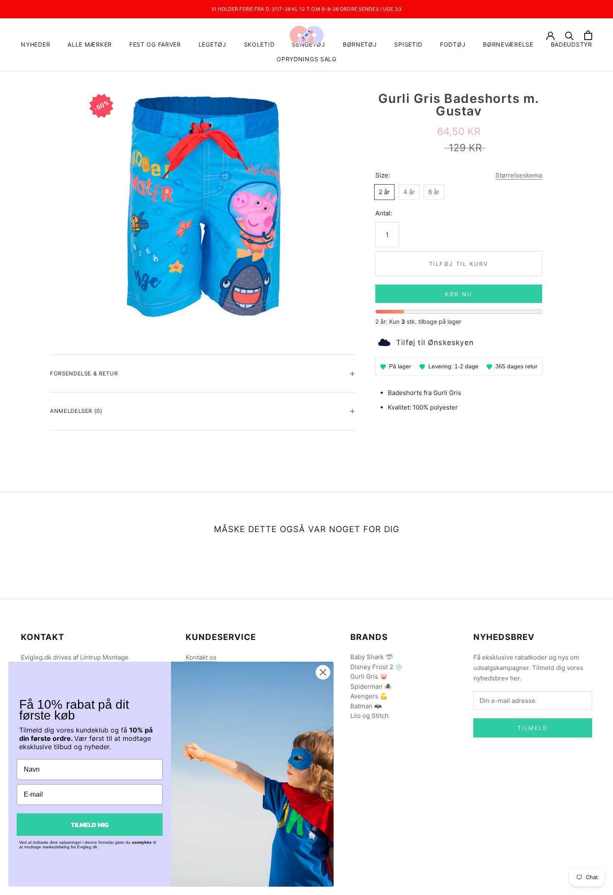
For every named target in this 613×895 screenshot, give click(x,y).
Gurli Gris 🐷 (369, 676)
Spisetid (408, 44)
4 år (409, 192)
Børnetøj (360, 44)
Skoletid (259, 44)
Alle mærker (90, 44)
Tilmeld (533, 728)
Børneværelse (508, 44)
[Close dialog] (323, 672)
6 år (434, 192)
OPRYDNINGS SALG (306, 58)
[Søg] (569, 35)
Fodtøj (452, 44)
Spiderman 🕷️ (371, 686)
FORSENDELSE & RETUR (84, 373)
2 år (384, 192)
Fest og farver (155, 44)
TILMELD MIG (89, 825)
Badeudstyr (571, 44)
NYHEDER (35, 44)
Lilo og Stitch (369, 716)
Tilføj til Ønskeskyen (435, 342)
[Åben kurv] (588, 35)
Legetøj (212, 44)
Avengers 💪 (369, 696)
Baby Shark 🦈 (371, 657)
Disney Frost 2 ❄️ (376, 667)
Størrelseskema (518, 175)
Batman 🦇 (366, 706)
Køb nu (458, 294)
